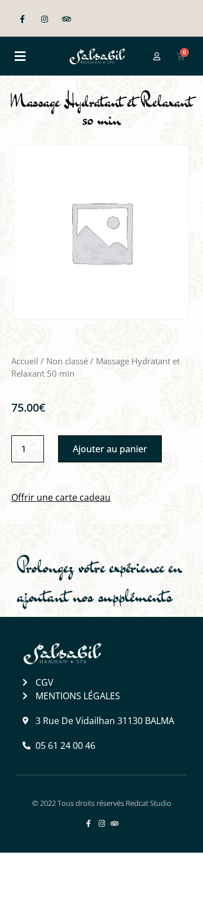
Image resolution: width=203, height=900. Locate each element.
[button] (19, 56)
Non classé (67, 361)
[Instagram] (44, 19)
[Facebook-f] (22, 19)
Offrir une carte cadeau (61, 497)
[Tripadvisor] (66, 19)
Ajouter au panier (110, 449)
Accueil (24, 361)
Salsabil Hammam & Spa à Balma (94, 876)
